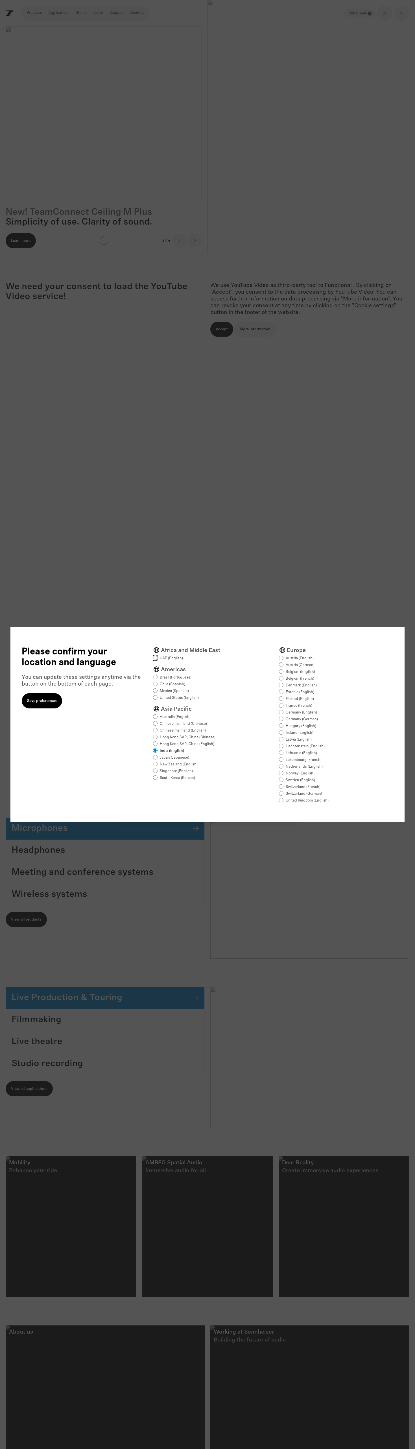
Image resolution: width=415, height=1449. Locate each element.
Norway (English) (300, 773)
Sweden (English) (300, 780)
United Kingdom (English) (307, 800)
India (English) (172, 751)
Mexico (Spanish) (174, 691)
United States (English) (179, 698)
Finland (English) (300, 699)
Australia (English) (175, 717)
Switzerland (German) (304, 794)
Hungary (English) (301, 726)
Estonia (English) (300, 692)
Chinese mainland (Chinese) (183, 724)
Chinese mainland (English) (183, 730)
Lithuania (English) (301, 753)
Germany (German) (302, 719)
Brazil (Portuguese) (175, 677)
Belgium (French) (300, 678)
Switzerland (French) (303, 787)
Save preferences (42, 701)
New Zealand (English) (179, 764)
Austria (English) (300, 658)
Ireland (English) (299, 733)
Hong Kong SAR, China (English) (187, 744)
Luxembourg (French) (304, 760)
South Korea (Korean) (177, 778)
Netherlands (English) (304, 767)
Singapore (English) (176, 771)
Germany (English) (301, 712)
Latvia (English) (299, 739)
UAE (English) (171, 658)
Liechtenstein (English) (305, 746)
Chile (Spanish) (172, 684)
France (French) (299, 706)
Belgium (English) (300, 672)
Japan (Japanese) (174, 757)
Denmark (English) (301, 685)
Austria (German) (300, 665)
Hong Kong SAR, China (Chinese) (187, 737)
